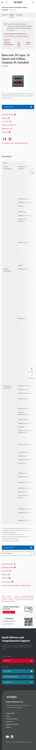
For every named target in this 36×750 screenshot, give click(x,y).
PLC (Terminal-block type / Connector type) (16, 585)
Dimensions (6, 129)
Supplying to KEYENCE (12, 724)
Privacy (8, 716)
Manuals (4, 118)
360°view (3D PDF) (8, 125)
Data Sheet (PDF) (7, 114)
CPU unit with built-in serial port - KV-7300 (16, 36)
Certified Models (10, 713)
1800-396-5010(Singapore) (11, 676)
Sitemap (8, 727)
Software (5, 132)
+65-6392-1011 (8, 682)
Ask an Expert (6, 582)
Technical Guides (7, 564)
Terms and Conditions (12, 719)
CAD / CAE (5, 121)
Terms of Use (9, 721)
